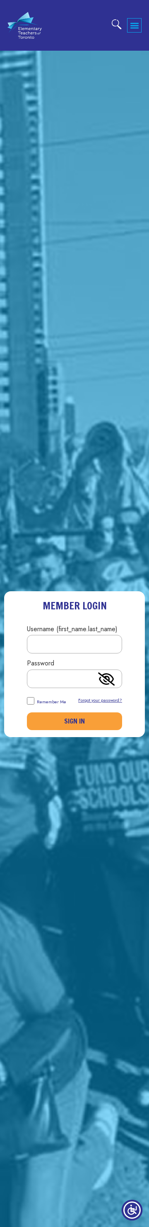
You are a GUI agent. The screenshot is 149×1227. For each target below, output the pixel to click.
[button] (134, 25)
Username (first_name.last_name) (72, 630)
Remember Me (51, 701)
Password (40, 664)
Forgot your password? (100, 700)
